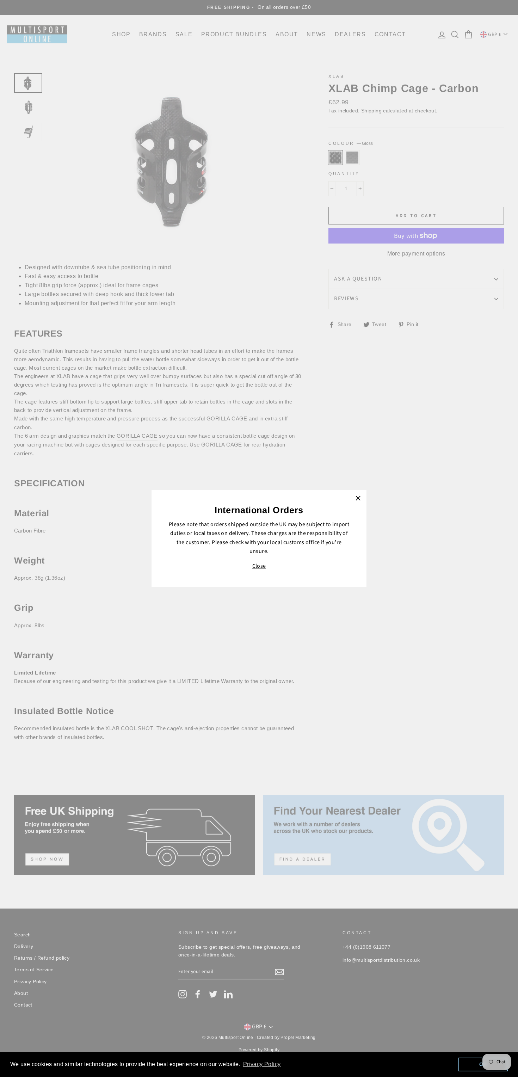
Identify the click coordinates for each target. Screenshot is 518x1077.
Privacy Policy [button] (262, 1064)
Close (259, 566)
